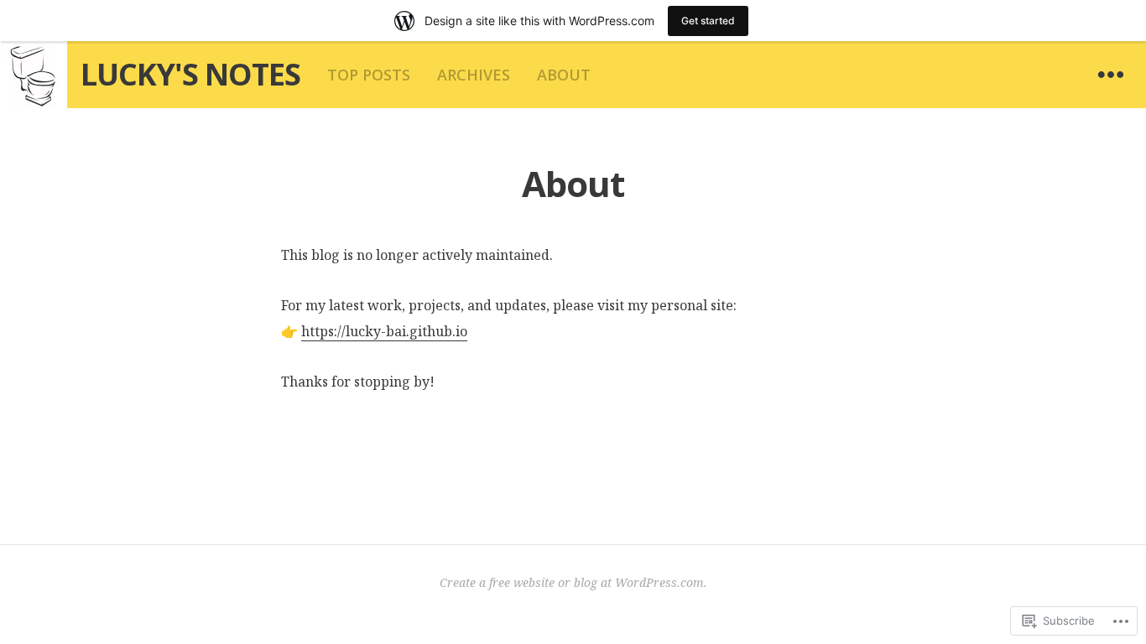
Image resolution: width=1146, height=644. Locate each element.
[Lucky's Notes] (33, 74)
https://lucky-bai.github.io (384, 331)
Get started (708, 20)
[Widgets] (1111, 74)
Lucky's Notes (190, 74)
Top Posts (368, 74)
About (564, 74)
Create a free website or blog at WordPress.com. (573, 582)
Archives (473, 74)
